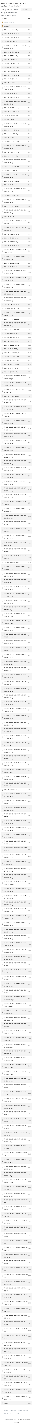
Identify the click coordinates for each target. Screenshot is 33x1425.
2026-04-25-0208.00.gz (11, 337)
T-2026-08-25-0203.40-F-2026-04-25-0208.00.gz (15, 689)
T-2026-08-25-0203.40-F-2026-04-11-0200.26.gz (15, 795)
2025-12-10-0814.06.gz (11, 206)
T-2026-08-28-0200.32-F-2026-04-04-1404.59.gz (15, 910)
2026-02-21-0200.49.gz (11, 333)
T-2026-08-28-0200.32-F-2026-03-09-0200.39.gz (15, 1012)
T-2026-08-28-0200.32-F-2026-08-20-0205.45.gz (15, 211)
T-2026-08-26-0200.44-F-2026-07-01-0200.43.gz (15, 489)
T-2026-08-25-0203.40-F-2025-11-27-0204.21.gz (16, 1296)
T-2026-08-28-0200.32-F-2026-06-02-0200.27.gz (15, 588)
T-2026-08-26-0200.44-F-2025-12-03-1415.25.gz (15, 1289)
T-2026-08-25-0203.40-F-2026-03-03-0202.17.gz (15, 1059)
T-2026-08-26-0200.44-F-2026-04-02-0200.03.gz (15, 876)
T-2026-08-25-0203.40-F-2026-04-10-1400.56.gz (15, 802)
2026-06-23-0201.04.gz (11, 152)
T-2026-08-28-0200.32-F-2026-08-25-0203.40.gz (15, 176)
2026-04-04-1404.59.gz (11, 63)
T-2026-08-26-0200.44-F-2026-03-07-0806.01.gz (15, 1045)
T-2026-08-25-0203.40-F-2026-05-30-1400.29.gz (15, 574)
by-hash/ (7, 26)
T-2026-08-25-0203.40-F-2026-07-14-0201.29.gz (15, 449)
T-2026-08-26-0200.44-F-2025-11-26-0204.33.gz (16, 1350)
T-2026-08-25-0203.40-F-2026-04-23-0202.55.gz (15, 710)
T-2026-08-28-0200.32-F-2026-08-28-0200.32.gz (15, 46)
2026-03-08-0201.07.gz (11, 263)
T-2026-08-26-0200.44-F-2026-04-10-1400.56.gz (15, 842)
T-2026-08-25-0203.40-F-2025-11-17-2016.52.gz (16, 1398)
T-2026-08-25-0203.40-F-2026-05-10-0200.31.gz (15, 669)
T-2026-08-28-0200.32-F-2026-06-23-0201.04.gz (15, 516)
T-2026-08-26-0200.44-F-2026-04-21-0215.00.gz (15, 737)
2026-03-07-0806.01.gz (11, 170)
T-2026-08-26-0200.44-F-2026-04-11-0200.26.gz (15, 835)
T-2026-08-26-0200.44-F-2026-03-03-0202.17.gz (15, 1066)
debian (10, 3)
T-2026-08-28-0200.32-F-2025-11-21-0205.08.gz (16, 1377)
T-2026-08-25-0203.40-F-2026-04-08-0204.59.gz (15, 808)
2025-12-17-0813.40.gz (11, 166)
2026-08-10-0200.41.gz (11, 67)
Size (29, 18)
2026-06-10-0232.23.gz (11, 79)
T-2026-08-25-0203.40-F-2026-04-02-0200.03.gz (15, 822)
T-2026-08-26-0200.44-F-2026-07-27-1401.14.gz (15, 384)
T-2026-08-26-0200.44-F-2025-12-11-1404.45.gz (16, 1249)
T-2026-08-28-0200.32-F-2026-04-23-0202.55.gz (15, 723)
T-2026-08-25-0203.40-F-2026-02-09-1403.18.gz (15, 1147)
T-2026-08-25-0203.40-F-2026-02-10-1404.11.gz (15, 1140)
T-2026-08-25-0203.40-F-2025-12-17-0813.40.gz (16, 1154)
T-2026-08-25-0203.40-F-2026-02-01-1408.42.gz (15, 1167)
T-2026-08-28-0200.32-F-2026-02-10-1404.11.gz (15, 1181)
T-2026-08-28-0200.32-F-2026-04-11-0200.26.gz (16, 849)
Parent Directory (9, 22)
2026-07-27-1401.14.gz (11, 368)
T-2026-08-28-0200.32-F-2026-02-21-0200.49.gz (16, 1100)
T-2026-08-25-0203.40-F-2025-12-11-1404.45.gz (16, 1242)
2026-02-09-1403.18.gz (11, 52)
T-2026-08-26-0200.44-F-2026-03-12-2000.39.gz (15, 984)
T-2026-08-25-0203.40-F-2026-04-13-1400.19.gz (15, 771)
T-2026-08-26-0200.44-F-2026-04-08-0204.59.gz (15, 863)
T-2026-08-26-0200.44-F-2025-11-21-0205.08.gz (16, 1357)
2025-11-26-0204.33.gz (11, 30)
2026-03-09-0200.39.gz (11, 234)
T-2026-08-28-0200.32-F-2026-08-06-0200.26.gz (15, 299)
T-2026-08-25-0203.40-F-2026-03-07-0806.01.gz (15, 1039)
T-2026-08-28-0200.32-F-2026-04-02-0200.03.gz (15, 903)
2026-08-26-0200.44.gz (11, 97)
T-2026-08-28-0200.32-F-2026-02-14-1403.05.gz (15, 1120)
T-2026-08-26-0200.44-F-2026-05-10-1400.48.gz (15, 656)
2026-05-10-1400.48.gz (11, 93)
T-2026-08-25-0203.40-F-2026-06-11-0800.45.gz (15, 523)
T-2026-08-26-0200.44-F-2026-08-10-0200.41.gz (15, 222)
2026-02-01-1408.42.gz (11, 195)
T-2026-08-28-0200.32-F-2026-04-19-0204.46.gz (15, 764)
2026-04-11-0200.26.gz (11, 562)
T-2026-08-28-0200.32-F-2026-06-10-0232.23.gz (15, 557)
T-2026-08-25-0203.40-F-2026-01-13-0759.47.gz (15, 1161)
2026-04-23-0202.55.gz (11, 238)
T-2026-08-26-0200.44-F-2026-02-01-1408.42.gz (15, 1194)
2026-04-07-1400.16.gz (11, 56)
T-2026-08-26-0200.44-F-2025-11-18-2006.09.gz (16, 1391)
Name (5, 18)
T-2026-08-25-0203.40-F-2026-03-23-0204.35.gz (15, 937)
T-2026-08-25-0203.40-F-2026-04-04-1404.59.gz (15, 829)
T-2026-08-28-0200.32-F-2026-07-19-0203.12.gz (15, 435)
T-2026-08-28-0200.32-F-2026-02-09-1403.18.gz (15, 1215)
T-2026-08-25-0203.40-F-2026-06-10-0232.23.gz (15, 530)
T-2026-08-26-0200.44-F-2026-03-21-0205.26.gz (15, 964)
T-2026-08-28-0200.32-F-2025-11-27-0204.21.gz (16, 1364)
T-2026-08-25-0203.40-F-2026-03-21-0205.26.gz (15, 957)
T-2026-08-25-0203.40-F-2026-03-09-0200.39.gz (15, 998)
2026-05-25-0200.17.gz (11, 356)
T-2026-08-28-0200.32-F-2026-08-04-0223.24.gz (15, 324)
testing (22, 3)
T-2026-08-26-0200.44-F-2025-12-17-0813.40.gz (16, 1201)
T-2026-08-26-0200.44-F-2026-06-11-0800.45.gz (15, 537)
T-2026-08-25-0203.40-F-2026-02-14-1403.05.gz (15, 1086)
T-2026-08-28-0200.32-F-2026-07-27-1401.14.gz (15, 391)
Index (6, 1403)
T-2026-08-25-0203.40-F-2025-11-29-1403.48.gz (16, 1269)
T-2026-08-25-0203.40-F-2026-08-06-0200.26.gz (15, 257)
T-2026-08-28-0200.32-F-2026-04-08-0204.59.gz (15, 883)
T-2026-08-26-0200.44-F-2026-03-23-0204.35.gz (15, 944)
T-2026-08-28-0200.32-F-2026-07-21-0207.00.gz (16, 415)
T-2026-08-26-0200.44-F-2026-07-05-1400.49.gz (15, 462)
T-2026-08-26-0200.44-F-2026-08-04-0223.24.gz (15, 314)
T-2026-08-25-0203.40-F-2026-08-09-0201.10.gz (15, 251)
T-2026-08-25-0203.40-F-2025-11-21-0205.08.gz (16, 1282)
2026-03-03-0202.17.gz (11, 372)
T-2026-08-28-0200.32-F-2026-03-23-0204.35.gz (15, 951)
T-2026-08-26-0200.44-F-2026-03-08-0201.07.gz (15, 1025)
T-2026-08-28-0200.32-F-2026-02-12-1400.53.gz (16, 1133)
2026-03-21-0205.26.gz (11, 267)
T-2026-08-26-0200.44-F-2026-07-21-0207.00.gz (15, 408)
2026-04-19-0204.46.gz (11, 217)
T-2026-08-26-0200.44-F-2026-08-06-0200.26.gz (15, 285)
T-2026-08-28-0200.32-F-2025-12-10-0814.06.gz (16, 1337)
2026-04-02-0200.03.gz (11, 304)
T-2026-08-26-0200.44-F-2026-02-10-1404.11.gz (15, 1174)
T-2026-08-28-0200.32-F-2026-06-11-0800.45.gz (16, 543)
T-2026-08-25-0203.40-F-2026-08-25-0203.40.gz (15, 88)
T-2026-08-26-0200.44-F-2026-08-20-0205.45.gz (15, 201)
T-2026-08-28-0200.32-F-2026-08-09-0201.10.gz (15, 292)
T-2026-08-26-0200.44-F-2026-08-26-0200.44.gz (15, 102)
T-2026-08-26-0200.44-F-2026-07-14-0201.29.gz (15, 469)
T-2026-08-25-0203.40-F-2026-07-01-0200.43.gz (15, 455)
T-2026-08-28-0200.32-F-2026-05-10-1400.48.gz (15, 662)
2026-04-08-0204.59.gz (11, 71)
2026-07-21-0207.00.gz (11, 349)
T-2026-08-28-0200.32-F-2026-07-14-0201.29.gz (15, 482)
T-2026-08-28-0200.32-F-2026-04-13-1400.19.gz (15, 784)
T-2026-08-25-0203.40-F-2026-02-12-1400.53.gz (15, 1113)
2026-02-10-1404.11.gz (11, 156)
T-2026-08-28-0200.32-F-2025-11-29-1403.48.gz (16, 1330)
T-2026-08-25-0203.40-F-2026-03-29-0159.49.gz (15, 917)
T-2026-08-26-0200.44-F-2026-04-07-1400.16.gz (15, 869)
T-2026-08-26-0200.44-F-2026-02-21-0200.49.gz (15, 1093)
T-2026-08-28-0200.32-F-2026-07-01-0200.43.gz (15, 496)
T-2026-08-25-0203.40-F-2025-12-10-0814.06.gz (16, 1276)
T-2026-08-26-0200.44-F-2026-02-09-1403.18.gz (15, 1188)
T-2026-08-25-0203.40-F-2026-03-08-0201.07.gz (15, 1018)
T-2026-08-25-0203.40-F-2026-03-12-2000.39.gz (15, 978)
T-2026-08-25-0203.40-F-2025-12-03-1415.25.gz (15, 1262)
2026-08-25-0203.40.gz (11, 83)
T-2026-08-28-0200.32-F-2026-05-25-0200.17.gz (15, 622)
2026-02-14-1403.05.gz (11, 75)
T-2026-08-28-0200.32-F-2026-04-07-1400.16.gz (15, 896)
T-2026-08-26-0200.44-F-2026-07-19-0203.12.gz (15, 428)
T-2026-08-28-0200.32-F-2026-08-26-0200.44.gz (15, 124)
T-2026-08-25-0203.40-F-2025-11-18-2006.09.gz (16, 1384)
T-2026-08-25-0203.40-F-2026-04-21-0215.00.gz (15, 730)
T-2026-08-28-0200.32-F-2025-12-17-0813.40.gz (16, 1221)
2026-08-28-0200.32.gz (11, 41)
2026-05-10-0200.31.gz (11, 360)
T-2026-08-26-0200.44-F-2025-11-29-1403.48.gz (16, 1310)
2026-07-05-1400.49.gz (11, 137)
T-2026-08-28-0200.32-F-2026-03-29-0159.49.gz (15, 930)
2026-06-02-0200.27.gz (11, 345)
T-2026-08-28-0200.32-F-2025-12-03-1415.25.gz (15, 1323)
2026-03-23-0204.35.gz (11, 790)
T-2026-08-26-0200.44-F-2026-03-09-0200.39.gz (15, 1005)
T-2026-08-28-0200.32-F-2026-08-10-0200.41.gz (15, 229)
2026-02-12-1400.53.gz (11, 130)
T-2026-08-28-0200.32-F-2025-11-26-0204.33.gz (16, 1370)
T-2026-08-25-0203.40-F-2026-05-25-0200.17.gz (15, 608)
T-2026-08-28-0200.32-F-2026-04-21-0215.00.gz (15, 744)
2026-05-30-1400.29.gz (11, 59)
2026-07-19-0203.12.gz (11, 141)
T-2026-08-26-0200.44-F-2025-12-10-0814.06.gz (16, 1316)
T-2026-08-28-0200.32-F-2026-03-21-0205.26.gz (15, 971)
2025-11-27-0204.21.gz (11, 115)
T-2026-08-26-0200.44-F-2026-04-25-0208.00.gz (15, 696)
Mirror (3, 10)
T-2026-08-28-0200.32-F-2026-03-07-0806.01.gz (15, 1052)
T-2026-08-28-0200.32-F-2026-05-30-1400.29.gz (15, 601)
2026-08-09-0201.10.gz (11, 242)
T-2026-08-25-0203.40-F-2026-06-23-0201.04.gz (15, 503)
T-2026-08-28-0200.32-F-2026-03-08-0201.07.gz (15, 1032)
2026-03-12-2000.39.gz (11, 185)
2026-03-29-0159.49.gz (11, 341)
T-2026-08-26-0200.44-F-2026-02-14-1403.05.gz (15, 1106)
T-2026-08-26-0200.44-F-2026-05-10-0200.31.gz (15, 676)
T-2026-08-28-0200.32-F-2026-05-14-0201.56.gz (15, 642)
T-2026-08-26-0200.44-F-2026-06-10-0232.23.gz (15, 550)
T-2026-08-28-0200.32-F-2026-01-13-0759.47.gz (16, 1228)
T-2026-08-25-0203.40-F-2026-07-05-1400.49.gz (15, 442)
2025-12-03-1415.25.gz (11, 319)
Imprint (22, 1419)
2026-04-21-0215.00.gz (11, 353)
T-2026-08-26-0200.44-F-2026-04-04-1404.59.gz (15, 890)
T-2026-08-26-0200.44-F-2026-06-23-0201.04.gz (15, 510)
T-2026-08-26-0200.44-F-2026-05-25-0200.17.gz (15, 615)
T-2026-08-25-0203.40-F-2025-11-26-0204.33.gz (16, 1303)
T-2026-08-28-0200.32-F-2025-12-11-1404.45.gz (16, 1255)
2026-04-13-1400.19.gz (11, 181)
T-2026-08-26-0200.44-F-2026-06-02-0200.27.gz (15, 581)
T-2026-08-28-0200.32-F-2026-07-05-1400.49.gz (15, 476)
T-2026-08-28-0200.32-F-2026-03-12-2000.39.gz (15, 991)
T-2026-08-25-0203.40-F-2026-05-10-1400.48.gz (15, 649)
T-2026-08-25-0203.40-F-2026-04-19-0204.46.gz (15, 750)
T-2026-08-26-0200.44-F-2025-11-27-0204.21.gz (16, 1343)
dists (16, 3)
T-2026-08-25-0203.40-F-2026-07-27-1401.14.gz (15, 377)
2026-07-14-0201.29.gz (11, 396)
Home (3, 3)
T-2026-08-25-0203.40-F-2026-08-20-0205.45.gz (15, 161)
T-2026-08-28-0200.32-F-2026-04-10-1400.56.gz (15, 856)
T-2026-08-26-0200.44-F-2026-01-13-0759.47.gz (15, 1208)
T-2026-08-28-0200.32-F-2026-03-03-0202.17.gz (15, 1072)
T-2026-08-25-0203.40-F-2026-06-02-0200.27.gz (15, 568)
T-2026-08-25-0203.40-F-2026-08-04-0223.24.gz (15, 279)
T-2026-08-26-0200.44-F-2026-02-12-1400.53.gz (15, 1127)
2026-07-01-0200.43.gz (11, 111)
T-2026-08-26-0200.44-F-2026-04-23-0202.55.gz (15, 717)
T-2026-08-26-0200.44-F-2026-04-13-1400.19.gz (15, 777)
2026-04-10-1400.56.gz (11, 33)
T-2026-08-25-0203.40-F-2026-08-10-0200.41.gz (15, 190)
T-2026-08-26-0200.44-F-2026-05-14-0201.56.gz (15, 635)
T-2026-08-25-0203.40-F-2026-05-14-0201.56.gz (15, 628)
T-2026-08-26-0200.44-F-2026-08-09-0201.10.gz (15, 272)
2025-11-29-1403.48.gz (11, 134)
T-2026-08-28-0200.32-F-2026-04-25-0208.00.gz (15, 703)
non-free (4, 6)
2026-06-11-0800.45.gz (11, 245)
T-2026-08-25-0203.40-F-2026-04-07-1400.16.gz (15, 815)
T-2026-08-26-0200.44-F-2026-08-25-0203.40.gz (15, 147)
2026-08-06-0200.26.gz (11, 37)
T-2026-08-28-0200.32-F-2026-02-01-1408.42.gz (15, 1235)
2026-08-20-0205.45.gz (11, 108)
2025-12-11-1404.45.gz (11, 329)
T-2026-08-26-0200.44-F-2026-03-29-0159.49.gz (15, 924)
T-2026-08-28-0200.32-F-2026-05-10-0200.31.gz (15, 683)
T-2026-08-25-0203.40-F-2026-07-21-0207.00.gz (15, 401)
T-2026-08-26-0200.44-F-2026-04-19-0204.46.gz (15, 757)
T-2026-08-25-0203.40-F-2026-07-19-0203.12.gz (15, 421)
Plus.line (9, 10)
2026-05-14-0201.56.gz (11, 364)
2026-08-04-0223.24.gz (11, 119)
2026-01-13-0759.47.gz (11, 308)
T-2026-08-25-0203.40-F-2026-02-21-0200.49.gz (15, 1079)
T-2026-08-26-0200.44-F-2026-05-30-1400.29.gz (15, 595)
